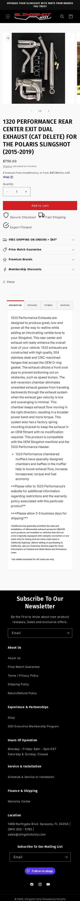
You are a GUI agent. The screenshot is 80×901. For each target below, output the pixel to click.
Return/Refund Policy (22, 693)
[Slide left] (31, 111)
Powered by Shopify (54, 899)
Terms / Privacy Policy (23, 675)
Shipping (7, 166)
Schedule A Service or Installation (31, 776)
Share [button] (11, 281)
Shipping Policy (18, 684)
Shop (11, 717)
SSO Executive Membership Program (33, 726)
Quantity (8, 184)
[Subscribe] (67, 633)
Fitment (48, 305)
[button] (7, 16)
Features (32, 305)
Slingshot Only (33, 899)
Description (15, 305)
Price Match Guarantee (24, 666)
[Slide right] (48, 111)
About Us (14, 658)
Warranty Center (19, 801)
